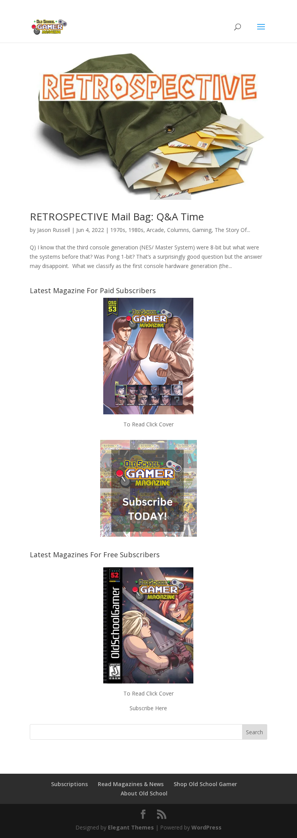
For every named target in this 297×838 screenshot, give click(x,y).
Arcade (155, 230)
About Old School (144, 793)
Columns (178, 230)
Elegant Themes (131, 827)
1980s (135, 230)
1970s (117, 230)
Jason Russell (53, 230)
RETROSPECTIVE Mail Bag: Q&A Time (117, 216)
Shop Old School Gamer (205, 784)
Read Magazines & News (131, 784)
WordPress (206, 827)
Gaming (202, 230)
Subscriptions (69, 784)
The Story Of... (232, 230)
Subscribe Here (148, 708)
